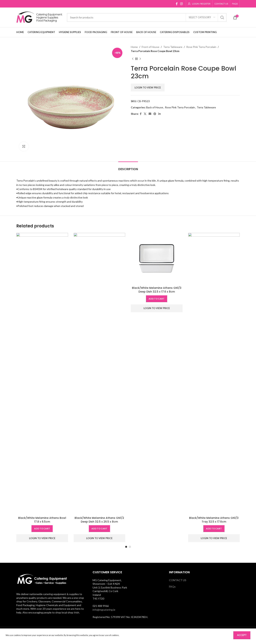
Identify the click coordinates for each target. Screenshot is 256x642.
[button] (42, 528)
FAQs (172, 586)
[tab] (128, 167)
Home (134, 46)
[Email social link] (149, 113)
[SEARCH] (222, 17)
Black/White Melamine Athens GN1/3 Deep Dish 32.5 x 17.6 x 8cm (156, 289)
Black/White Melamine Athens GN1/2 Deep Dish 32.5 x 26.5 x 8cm (99, 520)
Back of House (154, 107)
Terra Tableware (172, 46)
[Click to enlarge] (23, 146)
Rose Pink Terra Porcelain (201, 46)
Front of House (150, 46)
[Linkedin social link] (159, 113)
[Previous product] (133, 59)
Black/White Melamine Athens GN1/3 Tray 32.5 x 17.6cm (214, 520)
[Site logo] (39, 17)
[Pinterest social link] (154, 113)
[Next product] (140, 59)
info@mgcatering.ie (104, 609)
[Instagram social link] (181, 4)
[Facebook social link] (176, 4)
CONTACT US (177, 580)
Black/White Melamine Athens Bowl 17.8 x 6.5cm (42, 520)
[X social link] (145, 113)
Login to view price (148, 87)
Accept (242, 635)
